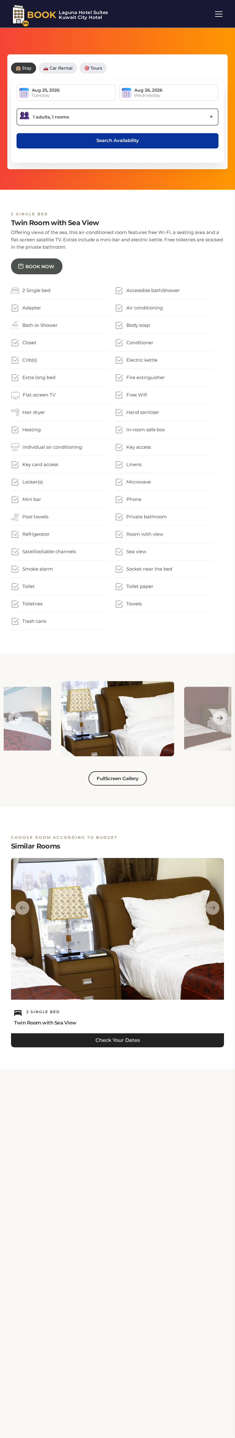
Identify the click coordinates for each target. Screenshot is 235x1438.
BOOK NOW (39, 266)
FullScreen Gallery (118, 778)
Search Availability (117, 140)
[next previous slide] (15, 718)
